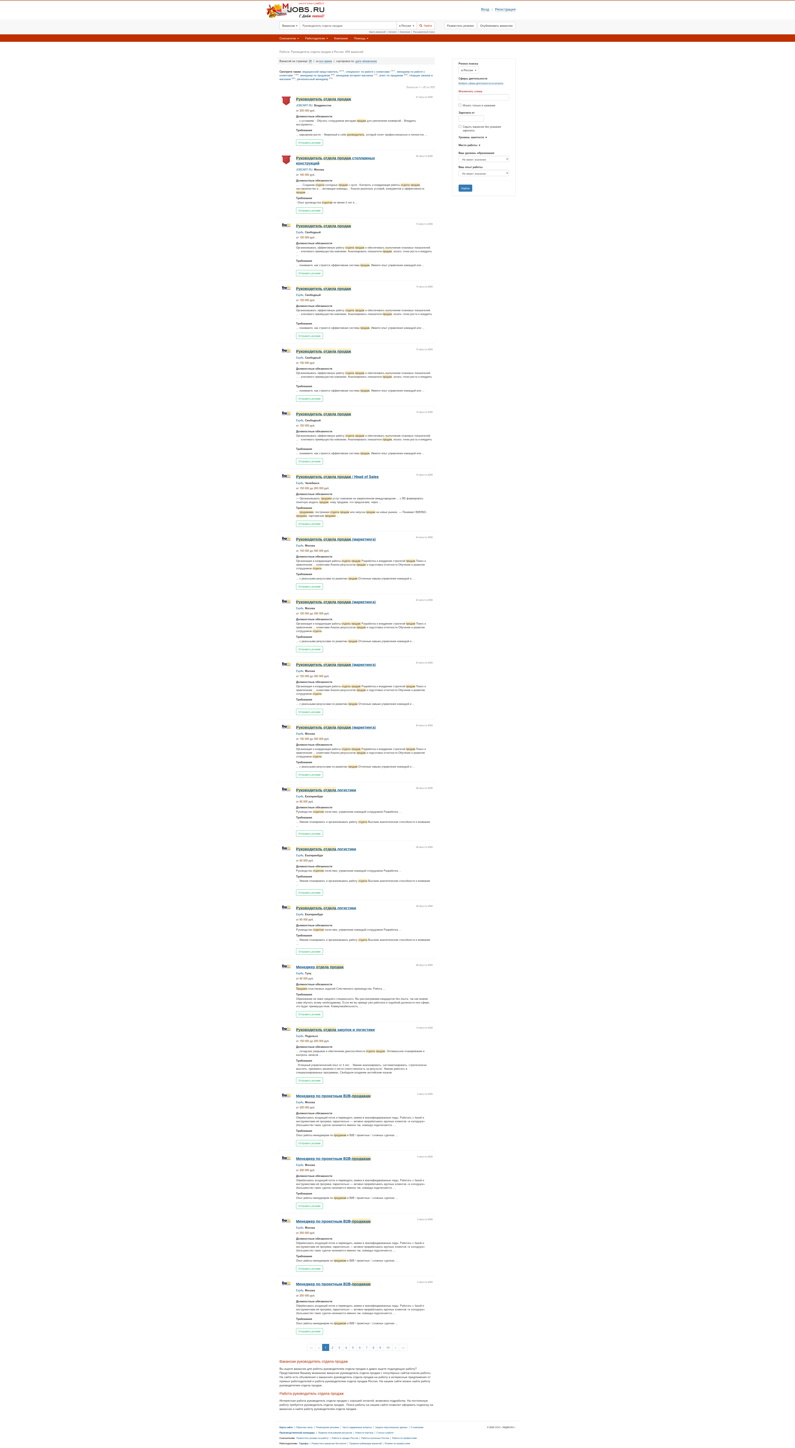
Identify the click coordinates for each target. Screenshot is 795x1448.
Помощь (360, 38)
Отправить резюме (309, 142)
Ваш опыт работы (471, 167)
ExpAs (299, 232)
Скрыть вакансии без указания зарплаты (482, 128)
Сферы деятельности (473, 78)
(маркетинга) (336, 539)
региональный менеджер (312, 79)
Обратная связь (304, 1427)
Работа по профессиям (404, 1438)
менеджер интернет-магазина (354, 75)
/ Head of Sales (337, 476)
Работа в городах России (345, 1438)
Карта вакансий (377, 31)
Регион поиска (468, 63)
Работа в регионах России (375, 1438)
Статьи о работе (385, 1432)
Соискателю (288, 38)
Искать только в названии (479, 105)
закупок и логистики (335, 1029)
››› (403, 1347)
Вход (485, 9)
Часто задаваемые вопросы (357, 1427)
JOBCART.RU (304, 105)
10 (388, 1347)
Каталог (393, 31)
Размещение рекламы (327, 1427)
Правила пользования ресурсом (335, 1432)
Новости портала (364, 1432)
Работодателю (315, 38)
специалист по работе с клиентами (368, 71)
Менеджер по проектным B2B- (333, 1095)
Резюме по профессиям (397, 1443)
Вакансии (289, 25)
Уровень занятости (471, 137)
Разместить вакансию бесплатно (329, 1443)
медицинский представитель (320, 71)
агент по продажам (391, 75)
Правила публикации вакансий (365, 1443)
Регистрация (505, 9)
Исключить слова (470, 91)
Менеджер (320, 966)
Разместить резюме (460, 25)
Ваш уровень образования (476, 153)
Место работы (468, 145)
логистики (326, 789)
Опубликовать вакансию (496, 25)
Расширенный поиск (424, 31)
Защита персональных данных (391, 1427)
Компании (405, 31)
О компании (417, 1427)
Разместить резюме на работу (312, 1438)
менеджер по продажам (315, 75)
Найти (427, 25)
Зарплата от (467, 112)
